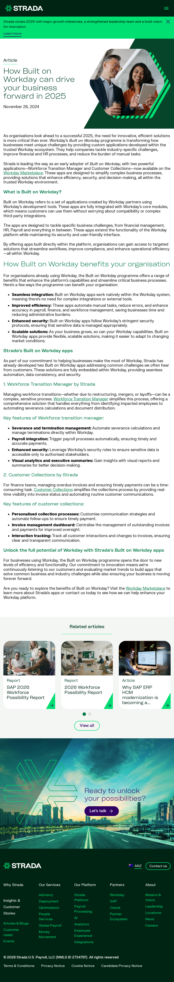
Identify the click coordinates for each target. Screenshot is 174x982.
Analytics (81, 924)
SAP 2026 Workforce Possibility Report (26, 693)
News (149, 919)
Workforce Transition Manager (80, 399)
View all (87, 725)
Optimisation (49, 908)
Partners (117, 885)
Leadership (154, 906)
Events (8, 941)
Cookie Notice (83, 966)
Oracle (115, 908)
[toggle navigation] (166, 8)
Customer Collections (53, 489)
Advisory (46, 895)
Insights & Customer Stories (11, 907)
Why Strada (13, 885)
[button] (84, 714)
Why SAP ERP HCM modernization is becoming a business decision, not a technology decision (140, 696)
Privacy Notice (53, 966)
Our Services (49, 885)
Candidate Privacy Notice (121, 966)
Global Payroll (50, 925)
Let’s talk (98, 811)
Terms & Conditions (18, 966)
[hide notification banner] (168, 21)
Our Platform (85, 885)
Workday (117, 895)
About (150, 885)
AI (75, 918)
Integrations (83, 942)
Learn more (12, 33)
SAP (113, 901)
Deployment (48, 901)
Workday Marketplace (23, 173)
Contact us (158, 866)
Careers (151, 925)
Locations (153, 913)
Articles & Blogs (16, 923)
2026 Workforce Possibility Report (83, 690)
